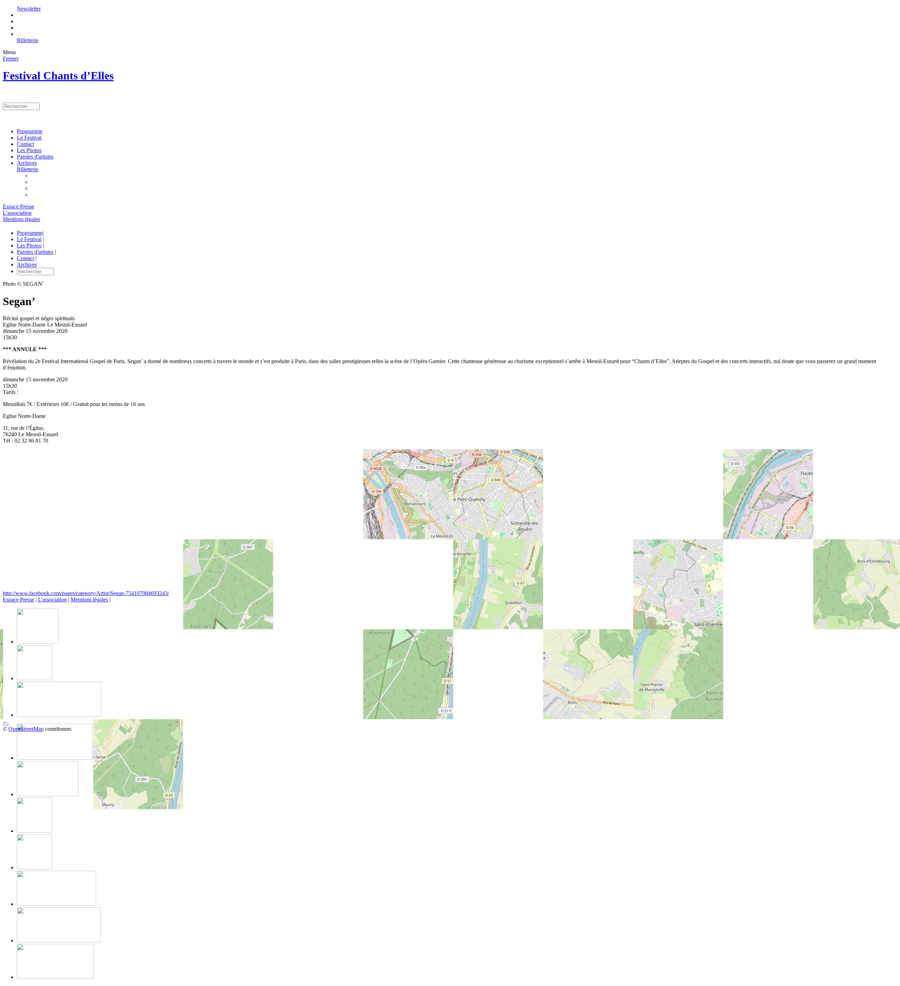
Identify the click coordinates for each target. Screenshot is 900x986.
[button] (4, 723)
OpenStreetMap (26, 729)
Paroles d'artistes (35, 157)
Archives (27, 163)
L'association (17, 213)
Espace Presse (18, 207)
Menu (9, 52)
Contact (25, 144)
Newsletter (29, 9)
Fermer (11, 59)
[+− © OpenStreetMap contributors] (450, 520)
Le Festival (29, 138)
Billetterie (27, 40)
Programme (30, 131)
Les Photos (29, 150)
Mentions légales (21, 219)
